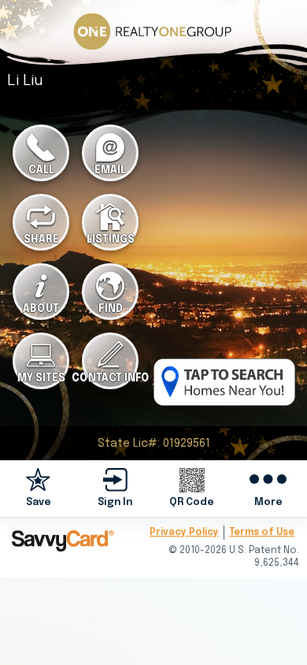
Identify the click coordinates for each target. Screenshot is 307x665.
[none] (38, 488)
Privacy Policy (184, 532)
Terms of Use (261, 532)
